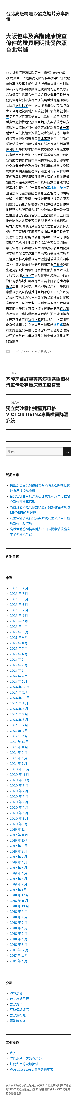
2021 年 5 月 (18, 764)
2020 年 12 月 (20, 769)
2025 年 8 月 (19, 643)
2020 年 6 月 (19, 796)
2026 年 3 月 (19, 616)
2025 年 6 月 (19, 654)
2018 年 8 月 (19, 917)
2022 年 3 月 (19, 731)
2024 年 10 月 (20, 698)
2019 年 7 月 (18, 857)
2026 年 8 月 (19, 588)
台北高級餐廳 (19, 999)
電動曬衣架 (18, 1021)
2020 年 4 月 (19, 807)
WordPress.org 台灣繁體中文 (31, 1069)
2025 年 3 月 (19, 670)
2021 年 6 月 (18, 758)
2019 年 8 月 (18, 851)
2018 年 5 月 (18, 934)
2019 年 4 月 (18, 873)
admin (16, 351)
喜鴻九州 (46, 351)
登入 (13, 1053)
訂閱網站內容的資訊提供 (27, 1058)
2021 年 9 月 (18, 753)
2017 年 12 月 (19, 950)
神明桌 (58, 325)
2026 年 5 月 (19, 605)
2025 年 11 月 (19, 632)
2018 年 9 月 (19, 912)
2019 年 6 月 (18, 862)
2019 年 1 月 (18, 890)
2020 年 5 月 (19, 802)
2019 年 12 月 (19, 829)
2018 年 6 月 (19, 928)
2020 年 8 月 (19, 786)
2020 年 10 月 (20, 780)
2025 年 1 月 (18, 681)
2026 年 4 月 (19, 610)
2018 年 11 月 (19, 901)
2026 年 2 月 (19, 621)
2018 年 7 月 (18, 923)
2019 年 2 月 (18, 884)
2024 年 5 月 (19, 725)
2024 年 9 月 (19, 703)
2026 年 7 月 (19, 594)
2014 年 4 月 (18, 961)
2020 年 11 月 (19, 775)
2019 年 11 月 (19, 835)
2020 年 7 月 (19, 791)
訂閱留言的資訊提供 (24, 1064)
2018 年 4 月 (19, 939)
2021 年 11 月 (19, 747)
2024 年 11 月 (19, 692)
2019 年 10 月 (19, 840)
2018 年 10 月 (19, 906)
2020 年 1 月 (19, 824)
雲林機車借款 (56, 188)
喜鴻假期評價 (19, 1010)
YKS (57, 1089)
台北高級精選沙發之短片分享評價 (25, 1085)
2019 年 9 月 (18, 846)
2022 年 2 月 (19, 736)
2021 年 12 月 (19, 742)
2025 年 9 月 (19, 637)
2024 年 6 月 (19, 720)
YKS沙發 (16, 993)
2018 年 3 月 (18, 945)
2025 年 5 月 (19, 659)
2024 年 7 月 (19, 714)
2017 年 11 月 (19, 955)
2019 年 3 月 (18, 879)
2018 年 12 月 (19, 895)
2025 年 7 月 (19, 648)
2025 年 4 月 (19, 665)
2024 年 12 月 (19, 687)
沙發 (39, 1089)
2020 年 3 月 (19, 813)
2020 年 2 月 (19, 818)
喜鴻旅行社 (18, 1015)
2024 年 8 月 (19, 709)
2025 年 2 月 (19, 676)
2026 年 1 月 (19, 627)
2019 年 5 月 (18, 868)
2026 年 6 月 (19, 599)
